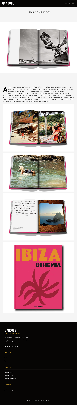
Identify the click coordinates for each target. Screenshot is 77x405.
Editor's (7, 358)
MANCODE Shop (9, 375)
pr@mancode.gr (9, 390)
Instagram (8, 346)
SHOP (18, 346)
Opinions (7, 361)
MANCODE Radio (9, 372)
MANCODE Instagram (10, 378)
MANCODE (8, 3)
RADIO (67, 3)
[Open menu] (73, 3)
